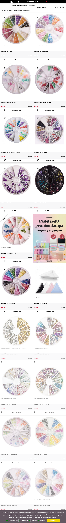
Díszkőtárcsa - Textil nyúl (8, 303)
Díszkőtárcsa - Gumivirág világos (10, 152)
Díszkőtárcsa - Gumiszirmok (9, 454)
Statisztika (34, 520)
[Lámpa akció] (49, 238)
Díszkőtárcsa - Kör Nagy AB (41, 404)
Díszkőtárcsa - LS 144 (40, 203)
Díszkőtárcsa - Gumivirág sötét (43, 102)
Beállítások (24, 520)
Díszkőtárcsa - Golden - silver (9, 354)
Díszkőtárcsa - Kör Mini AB (8, 404)
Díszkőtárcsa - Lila (6, 203)
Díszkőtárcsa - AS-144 (7, 51)
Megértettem (53, 520)
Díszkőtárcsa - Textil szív (41, 51)
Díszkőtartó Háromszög (40, 303)
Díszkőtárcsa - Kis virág (40, 152)
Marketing (43, 520)
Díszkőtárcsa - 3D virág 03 (8, 102)
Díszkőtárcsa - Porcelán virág (9, 505)
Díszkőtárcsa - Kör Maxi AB (41, 354)
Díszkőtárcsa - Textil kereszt (42, 505)
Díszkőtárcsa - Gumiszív (40, 454)
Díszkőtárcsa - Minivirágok (8, 253)
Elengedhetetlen (13, 520)
